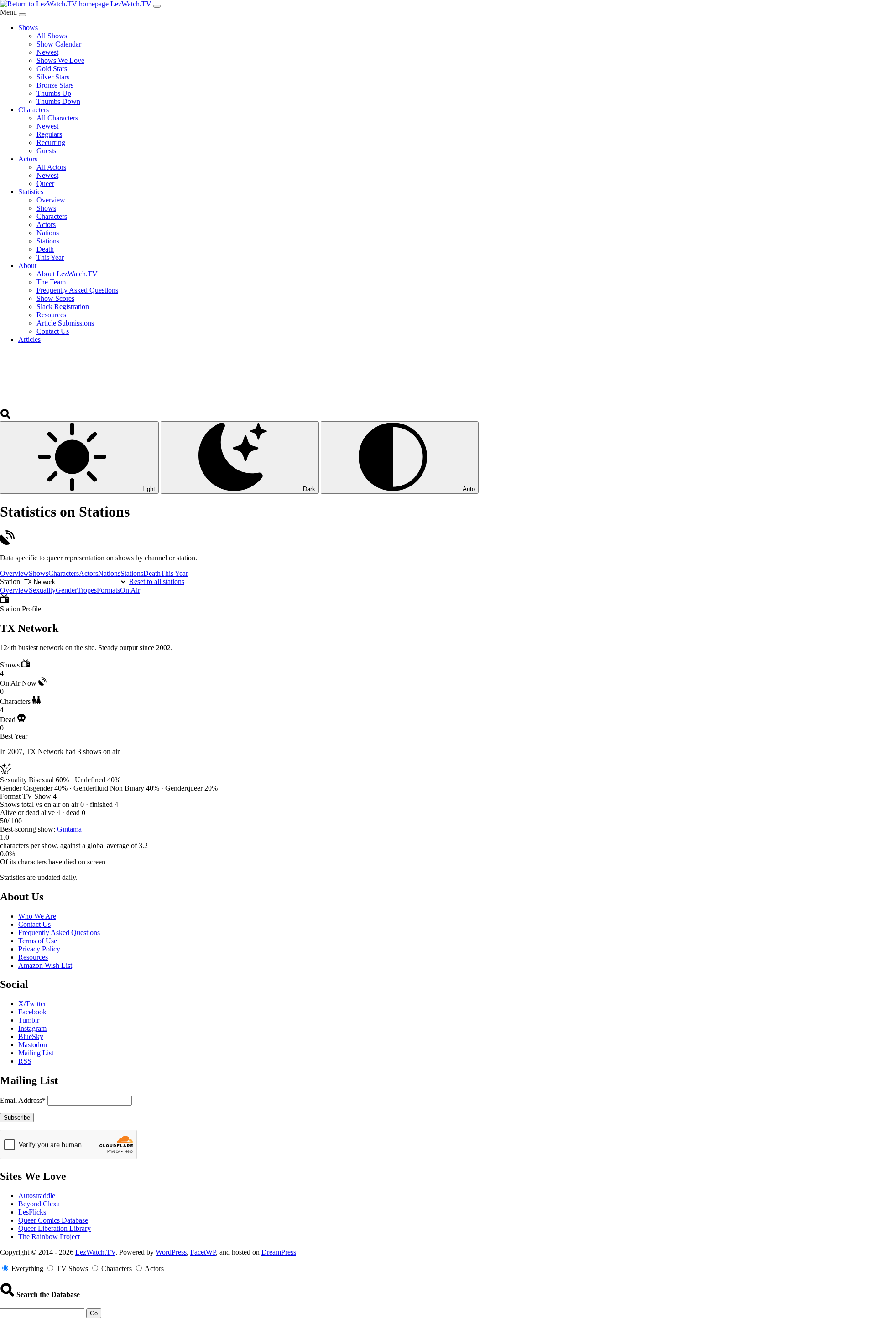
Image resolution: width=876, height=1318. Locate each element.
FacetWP (203, 1252)
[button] (6, 417)
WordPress (171, 1252)
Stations (131, 573)
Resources (33, 957)
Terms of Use (37, 941)
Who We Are (37, 916)
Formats (108, 590)
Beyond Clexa (39, 1204)
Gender (66, 590)
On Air (130, 590)
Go (94, 1313)
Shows (38, 573)
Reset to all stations (156, 581)
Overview (14, 573)
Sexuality (42, 590)
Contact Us (34, 924)
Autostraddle (36, 1195)
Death (152, 573)
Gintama (69, 829)
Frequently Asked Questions (59, 932)
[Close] (22, 14)
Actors (88, 573)
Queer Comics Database (53, 1220)
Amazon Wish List (45, 965)
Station (10, 581)
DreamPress (278, 1252)
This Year (174, 573)
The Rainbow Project (49, 1236)
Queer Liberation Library (54, 1228)
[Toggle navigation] (157, 6)
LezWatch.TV (95, 1252)
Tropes (87, 590)
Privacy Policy (39, 949)
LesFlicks (32, 1212)
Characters (63, 573)
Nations (109, 573)
